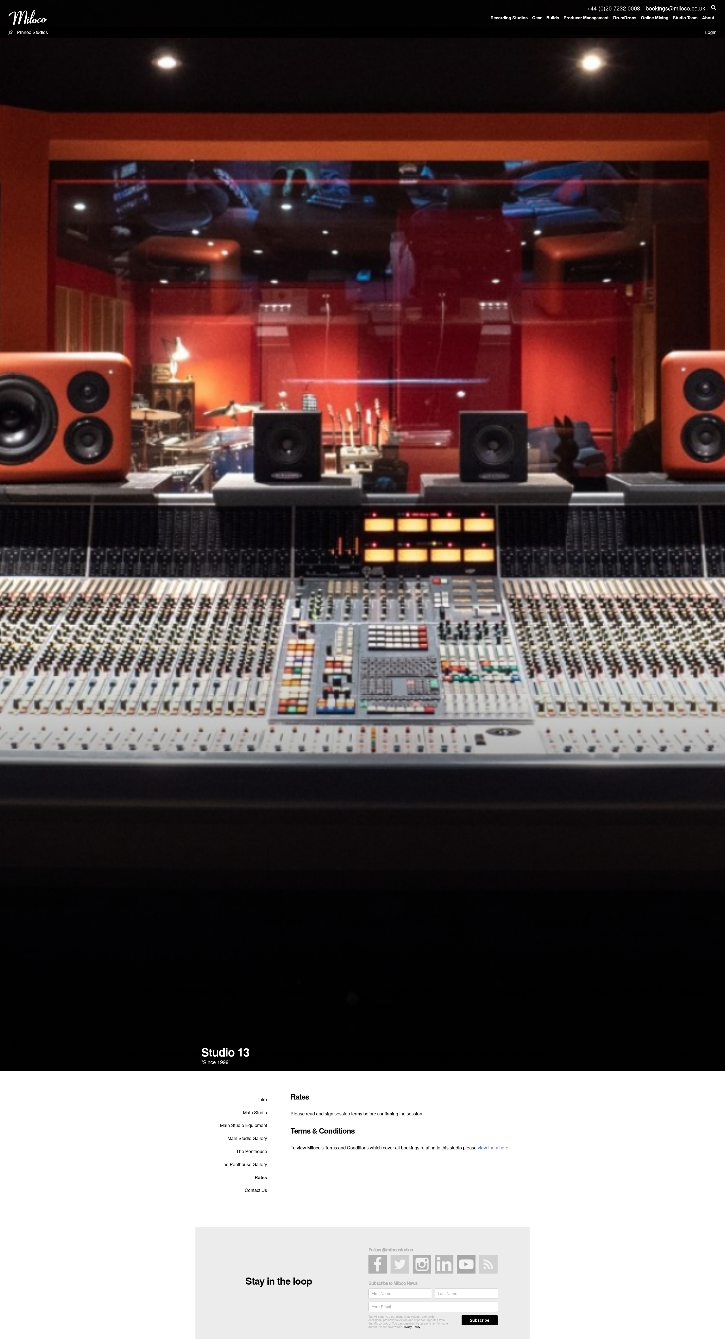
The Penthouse (251, 1151)
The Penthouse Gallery (244, 1164)
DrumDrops (624, 17)
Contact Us (256, 1190)
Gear (537, 17)
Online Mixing (654, 17)
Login (711, 32)
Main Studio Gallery (247, 1138)
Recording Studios (509, 17)
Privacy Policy (411, 1327)
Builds (552, 17)
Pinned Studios (32, 32)
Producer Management (586, 17)
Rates (261, 1177)
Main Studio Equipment (243, 1125)
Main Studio (255, 1112)
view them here (493, 1147)
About (708, 17)
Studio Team (685, 17)
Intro (262, 1099)
